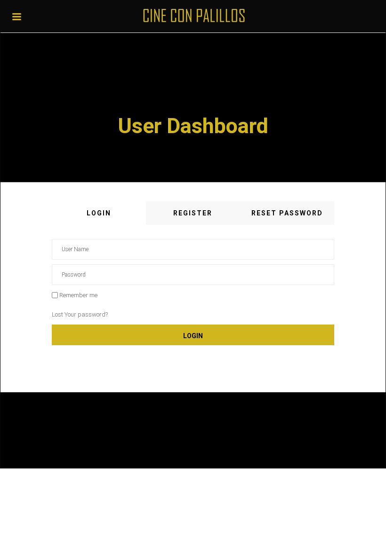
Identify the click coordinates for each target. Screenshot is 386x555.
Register (192, 213)
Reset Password (287, 213)
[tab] (99, 213)
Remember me (78, 295)
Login (99, 213)
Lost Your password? (80, 314)
